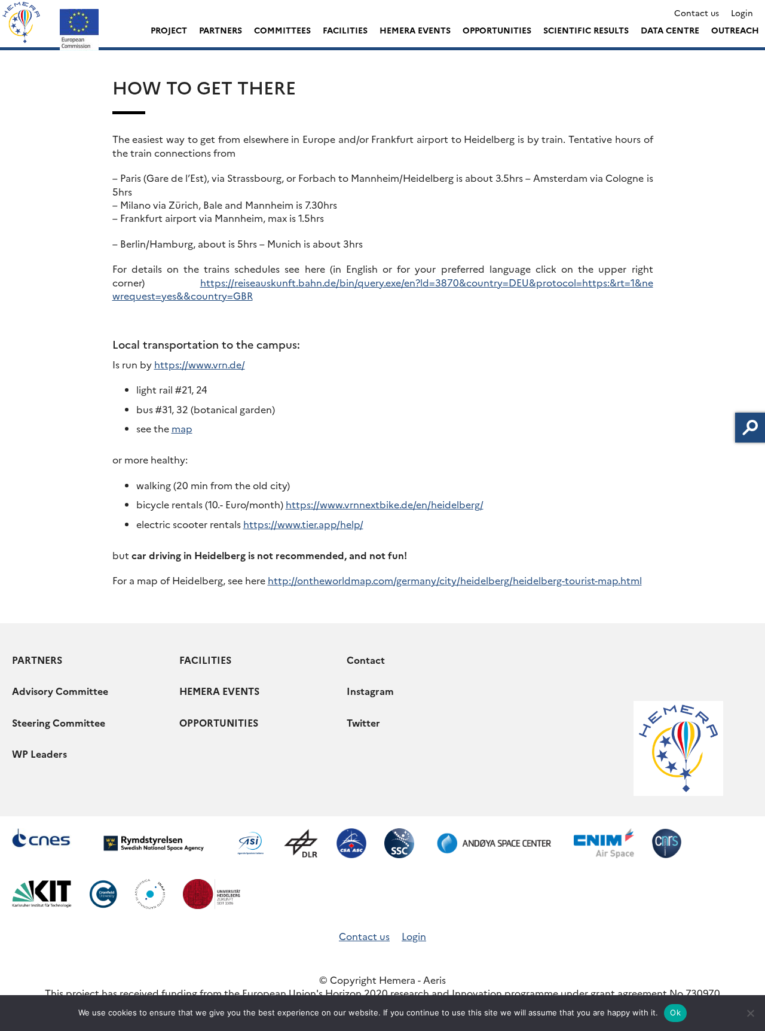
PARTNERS (220, 30)
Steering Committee (58, 722)
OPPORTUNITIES (497, 30)
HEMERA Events (415, 30)
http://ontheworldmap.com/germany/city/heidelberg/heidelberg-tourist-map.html (455, 580)
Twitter (363, 722)
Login (742, 13)
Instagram (370, 690)
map (182, 428)
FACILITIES (345, 30)
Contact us (696, 13)
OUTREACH (735, 30)
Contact (366, 659)
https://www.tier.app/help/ (303, 523)
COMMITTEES (282, 30)
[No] (750, 1013)
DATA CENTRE (670, 30)
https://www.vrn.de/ (199, 364)
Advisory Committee (60, 690)
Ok (675, 1012)
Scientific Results (586, 30)
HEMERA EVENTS (219, 690)
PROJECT (169, 30)
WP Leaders (39, 753)
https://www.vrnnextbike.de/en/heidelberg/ (385, 504)
